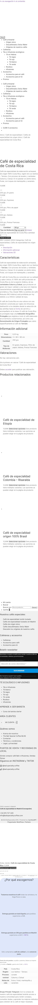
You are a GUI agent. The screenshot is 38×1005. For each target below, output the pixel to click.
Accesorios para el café (15, 74)
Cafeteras (7, 50)
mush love (32, 875)
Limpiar (29, 230)
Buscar (5, 605)
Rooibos (9, 67)
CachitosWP (32, 820)
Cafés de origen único (11, 624)
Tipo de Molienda (7, 230)
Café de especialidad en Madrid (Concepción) (16, 809)
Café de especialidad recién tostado (17, 619)
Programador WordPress (15, 822)
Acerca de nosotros (10, 733)
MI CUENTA (10, 722)
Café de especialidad (14, 135)
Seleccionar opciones (17, 429)
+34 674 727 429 (6, 813)
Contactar (7, 738)
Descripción (7, 247)
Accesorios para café (11, 643)
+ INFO (25, 935)
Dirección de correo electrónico (12, 660)
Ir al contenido (19, 1)
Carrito (6, 610)
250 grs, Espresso (7, 200)
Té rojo (11, 59)
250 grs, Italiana (6, 215)
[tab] (20, 247)
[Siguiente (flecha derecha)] (3, 873)
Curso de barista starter (12, 711)
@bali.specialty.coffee (10, 766)
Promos (6, 79)
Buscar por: (7, 607)
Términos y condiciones (12, 741)
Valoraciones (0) (9, 252)
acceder (8, 369)
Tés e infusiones (9, 687)
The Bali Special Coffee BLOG (14, 736)
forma (18, 309)
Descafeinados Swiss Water (16, 45)
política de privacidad (29, 676)
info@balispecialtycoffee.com (11, 815)
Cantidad (7, 227)
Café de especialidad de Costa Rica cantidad (17, 233)
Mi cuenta (7, 602)
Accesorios (7, 72)
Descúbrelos (19, 600)
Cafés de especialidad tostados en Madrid (19, 622)
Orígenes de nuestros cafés (16, 47)
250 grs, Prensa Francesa (9, 222)
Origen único (11, 42)
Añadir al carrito (5, 238)
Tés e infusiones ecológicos (13, 52)
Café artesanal (8, 40)
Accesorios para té (10, 645)
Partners (28, 822)
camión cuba (15, 875)
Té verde (12, 64)
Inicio (2, 135)
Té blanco (13, 62)
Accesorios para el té (14, 77)
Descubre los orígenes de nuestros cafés (18, 629)
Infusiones (10, 69)
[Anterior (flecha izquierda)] (1, 873)
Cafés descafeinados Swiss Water (16, 627)
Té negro (12, 57)
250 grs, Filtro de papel (9, 207)
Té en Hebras (11, 54)
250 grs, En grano (7, 193)
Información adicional (11, 250)
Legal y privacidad (10, 743)
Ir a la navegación (7, 1)
